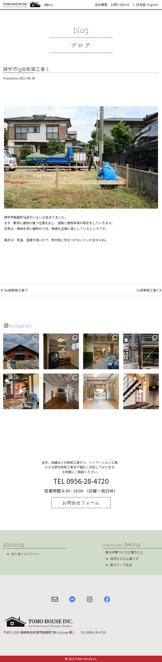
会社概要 (101, 4)
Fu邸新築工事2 (147, 290)
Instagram (20, 325)
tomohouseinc (21, 337)
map (65, 632)
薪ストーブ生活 (121, 565)
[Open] (21, 351)
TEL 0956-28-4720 (81, 481)
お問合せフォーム (81, 502)
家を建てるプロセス (25, 554)
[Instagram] (35, 365)
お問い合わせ (120, 4)
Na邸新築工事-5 (15, 290)
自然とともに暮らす (124, 558)
